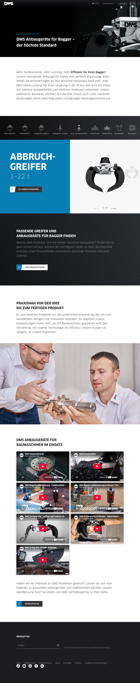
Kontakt (67, 663)
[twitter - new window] (42, 666)
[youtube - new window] (24, 666)
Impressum (30, 663)
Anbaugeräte (21, 34)
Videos (78, 663)
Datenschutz (45, 663)
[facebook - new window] (36, 666)
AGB (57, 663)
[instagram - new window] (30, 666)
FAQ (18, 663)
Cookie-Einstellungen (96, 663)
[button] (95, 3)
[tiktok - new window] (18, 666)
